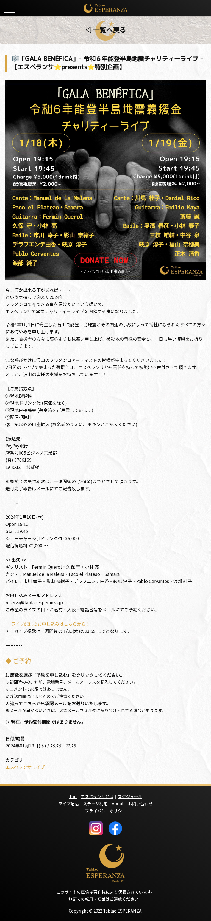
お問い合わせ (140, 803)
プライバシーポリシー (105, 811)
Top (73, 796)
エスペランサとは (97, 796)
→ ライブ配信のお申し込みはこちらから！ (47, 623)
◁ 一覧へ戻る (105, 29)
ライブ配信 (68, 803)
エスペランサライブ (25, 767)
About (118, 803)
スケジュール (130, 796)
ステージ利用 (95, 803)
